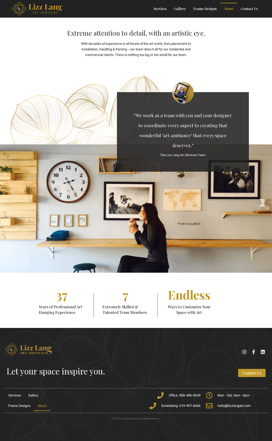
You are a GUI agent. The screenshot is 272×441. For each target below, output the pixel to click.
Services (160, 8)
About (228, 8)
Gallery (180, 8)
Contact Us (249, 8)
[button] (252, 373)
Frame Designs (205, 8)
